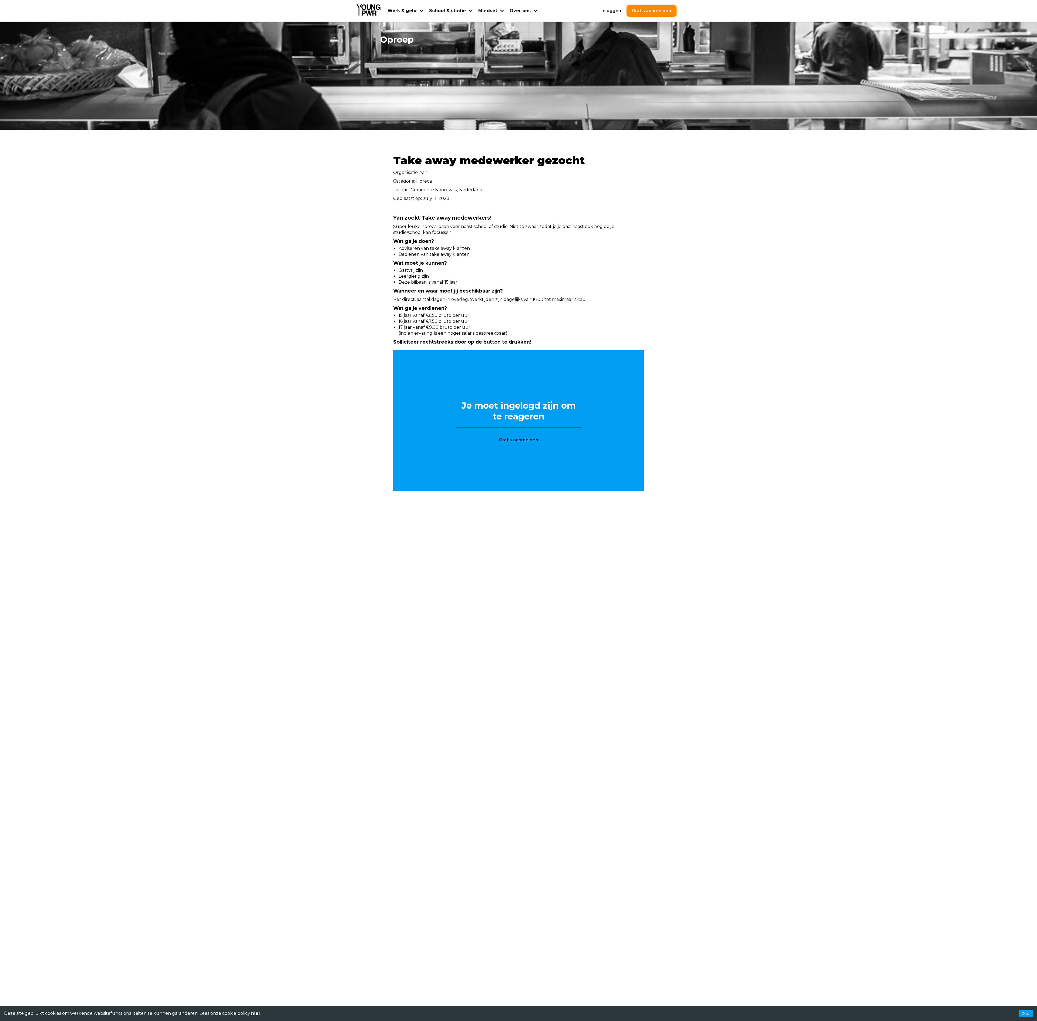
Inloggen (611, 10)
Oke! (1026, 1013)
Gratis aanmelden (651, 10)
